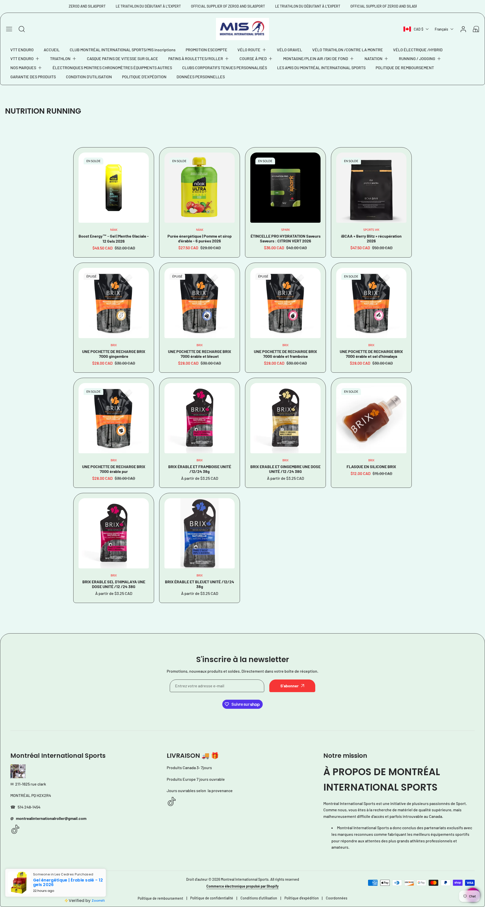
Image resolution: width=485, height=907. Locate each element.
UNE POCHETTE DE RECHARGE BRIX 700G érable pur (113, 469)
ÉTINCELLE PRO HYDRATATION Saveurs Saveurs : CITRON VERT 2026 (286, 238)
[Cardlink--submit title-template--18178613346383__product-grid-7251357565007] (114, 303)
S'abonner (289, 685)
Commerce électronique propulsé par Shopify (242, 886)
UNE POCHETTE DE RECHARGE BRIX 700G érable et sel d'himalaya (371, 354)
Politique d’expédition (301, 898)
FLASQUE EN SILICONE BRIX (371, 466)
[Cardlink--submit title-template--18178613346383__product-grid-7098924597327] (114, 533)
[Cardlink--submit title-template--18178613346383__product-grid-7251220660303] (285, 418)
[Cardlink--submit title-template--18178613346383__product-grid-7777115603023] (371, 188)
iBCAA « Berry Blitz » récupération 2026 (371, 238)
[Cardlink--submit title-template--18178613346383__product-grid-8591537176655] (114, 188)
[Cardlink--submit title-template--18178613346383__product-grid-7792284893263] (285, 188)
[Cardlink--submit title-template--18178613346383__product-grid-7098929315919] (371, 418)
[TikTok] (15, 829)
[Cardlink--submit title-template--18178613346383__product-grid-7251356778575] (114, 418)
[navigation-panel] (9, 29)
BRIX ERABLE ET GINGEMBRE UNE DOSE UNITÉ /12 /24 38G (285, 469)
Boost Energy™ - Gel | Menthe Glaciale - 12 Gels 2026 (114, 238)
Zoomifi (98, 900)
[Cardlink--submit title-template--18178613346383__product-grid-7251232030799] (199, 418)
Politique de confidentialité (211, 898)
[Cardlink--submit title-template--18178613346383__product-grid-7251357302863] (285, 303)
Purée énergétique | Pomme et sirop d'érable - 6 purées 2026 (199, 238)
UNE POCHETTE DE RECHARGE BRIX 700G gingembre (113, 354)
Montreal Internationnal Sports (245, 879)
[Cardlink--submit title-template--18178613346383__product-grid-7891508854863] (199, 188)
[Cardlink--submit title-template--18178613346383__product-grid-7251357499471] (199, 303)
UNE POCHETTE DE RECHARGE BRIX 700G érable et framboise (285, 354)
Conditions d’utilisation (258, 898)
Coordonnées (336, 898)
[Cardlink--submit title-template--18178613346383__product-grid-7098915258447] (199, 533)
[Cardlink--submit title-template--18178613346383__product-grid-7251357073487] (371, 303)
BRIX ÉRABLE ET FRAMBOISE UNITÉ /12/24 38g (199, 469)
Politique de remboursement (160, 898)
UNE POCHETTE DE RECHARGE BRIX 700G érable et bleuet (199, 354)
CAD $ (418, 29)
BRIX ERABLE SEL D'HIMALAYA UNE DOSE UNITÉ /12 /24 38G (113, 584)
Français (441, 29)
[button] (252, 49)
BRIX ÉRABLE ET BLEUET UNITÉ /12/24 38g (199, 584)
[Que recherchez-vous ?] (22, 29)
